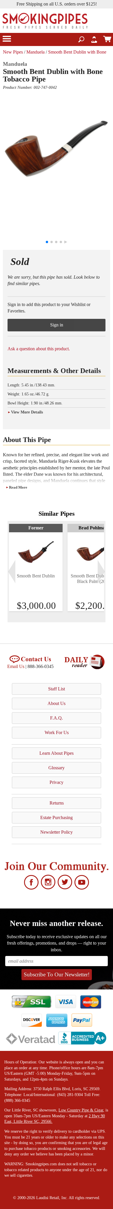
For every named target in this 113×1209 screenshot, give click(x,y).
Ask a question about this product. (39, 348)
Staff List (56, 688)
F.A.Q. (56, 717)
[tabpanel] (36, 567)
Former (35, 527)
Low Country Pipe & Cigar (81, 1110)
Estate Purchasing (56, 817)
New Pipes (13, 52)
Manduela (35, 52)
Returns (57, 802)
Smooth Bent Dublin (36, 575)
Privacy (56, 782)
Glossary (56, 767)
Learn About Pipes (56, 753)
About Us (56, 703)
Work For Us (57, 732)
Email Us (15, 666)
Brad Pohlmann (94, 527)
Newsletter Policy (56, 832)
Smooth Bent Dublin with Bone (77, 52)
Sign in (56, 324)
